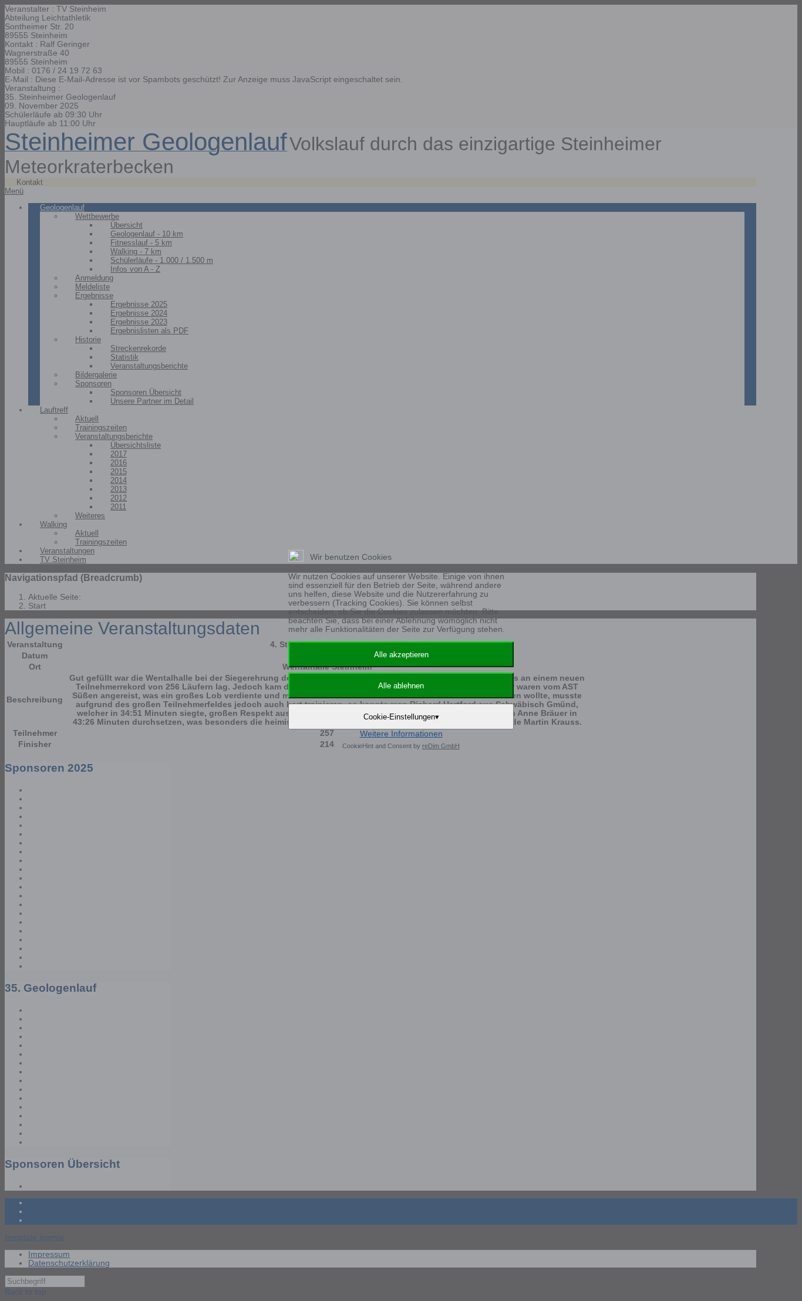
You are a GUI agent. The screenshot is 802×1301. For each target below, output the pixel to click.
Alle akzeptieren (401, 654)
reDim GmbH (441, 745)
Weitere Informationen (401, 733)
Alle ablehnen (401, 685)
